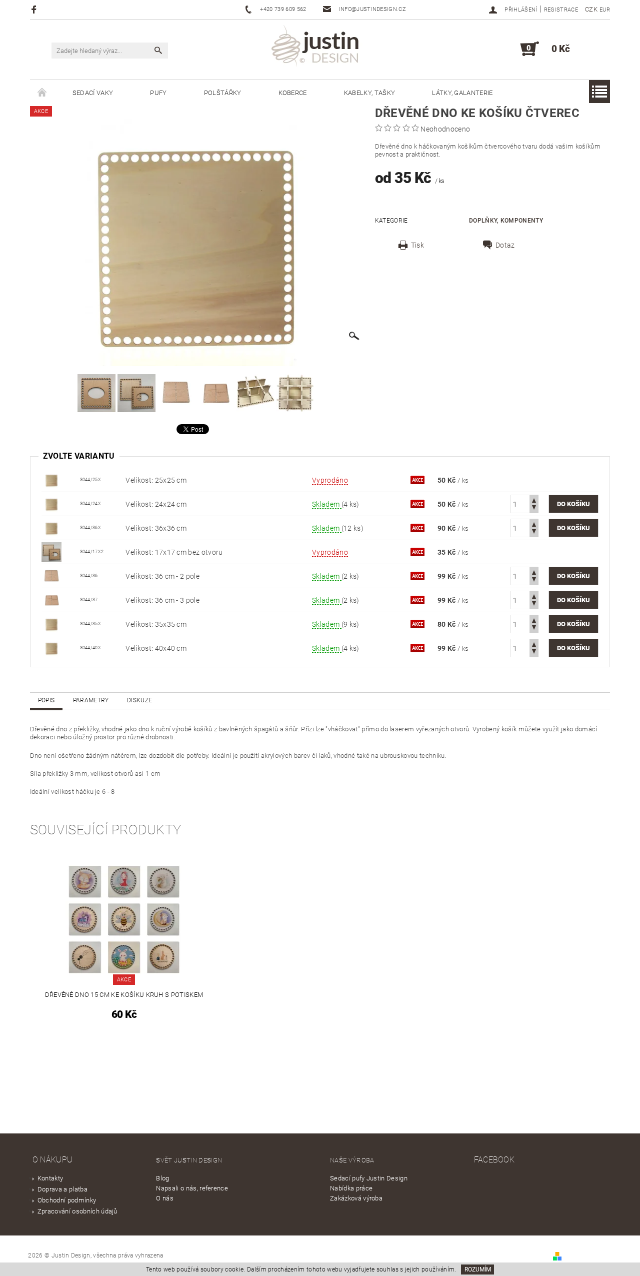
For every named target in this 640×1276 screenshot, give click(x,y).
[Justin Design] (316, 48)
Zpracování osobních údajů (78, 1211)
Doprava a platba (63, 1189)
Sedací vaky (93, 93)
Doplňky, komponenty (506, 220)
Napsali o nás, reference (192, 1188)
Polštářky (223, 93)
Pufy (158, 93)
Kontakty (51, 1178)
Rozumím (477, 1269)
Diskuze (139, 700)
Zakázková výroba (356, 1198)
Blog (162, 1178)
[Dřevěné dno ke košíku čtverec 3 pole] (52, 599)
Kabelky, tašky (369, 93)
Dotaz (505, 245)
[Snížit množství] (534, 508)
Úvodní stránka (42, 93)
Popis (46, 700)
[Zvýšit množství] (534, 499)
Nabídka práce (351, 1188)
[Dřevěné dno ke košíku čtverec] (52, 479)
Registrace (561, 10)
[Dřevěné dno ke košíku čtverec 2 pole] (52, 575)
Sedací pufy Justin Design (369, 1178)
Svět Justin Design (189, 1160)
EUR (605, 10)
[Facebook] (35, 9)
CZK (591, 9)
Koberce (292, 93)
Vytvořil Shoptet (587, 1255)
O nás (165, 1198)
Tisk (417, 245)
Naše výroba (352, 1160)
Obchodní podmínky (67, 1200)
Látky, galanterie (462, 93)
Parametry (91, 700)
